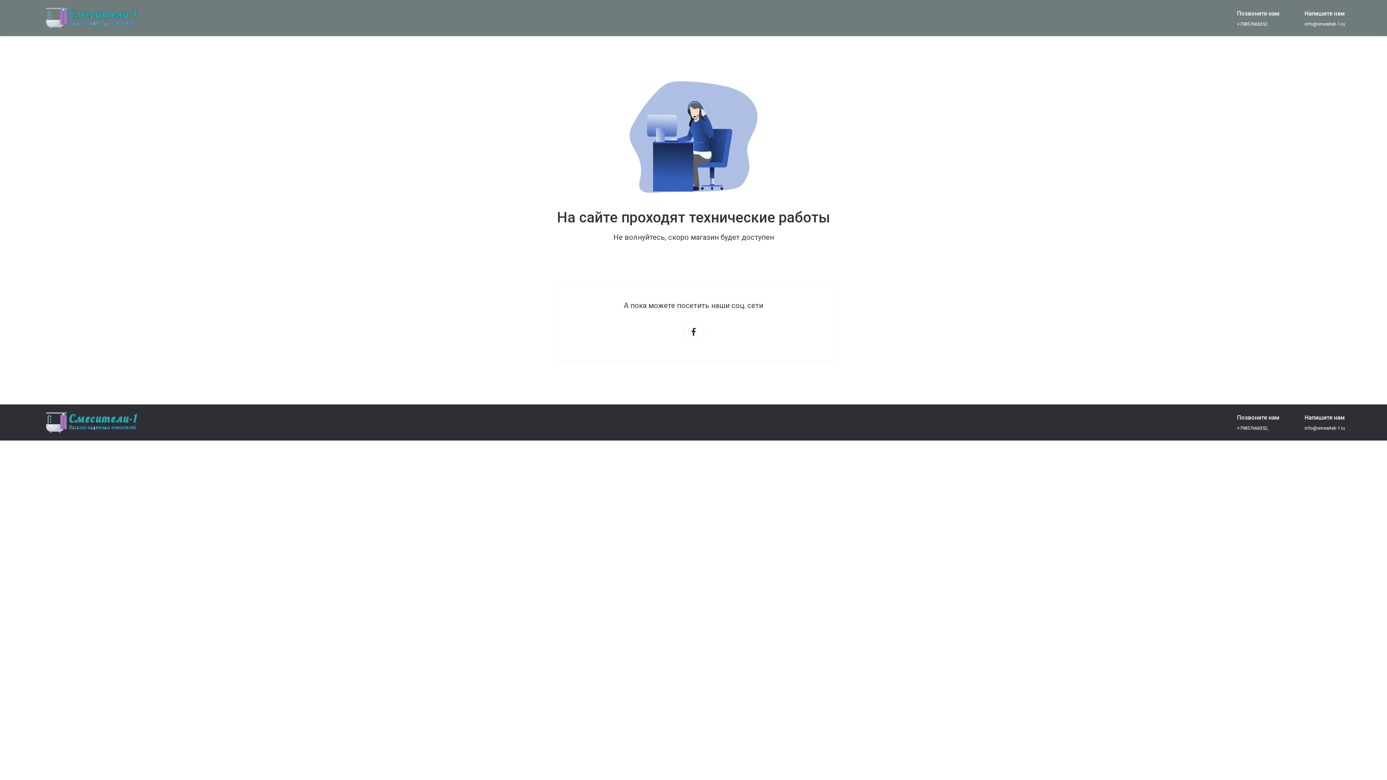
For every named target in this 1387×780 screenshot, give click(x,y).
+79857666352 (1252, 24)
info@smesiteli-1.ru (1325, 24)
